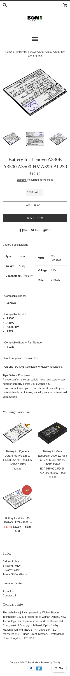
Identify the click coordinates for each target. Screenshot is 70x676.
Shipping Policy (12, 565)
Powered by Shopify (50, 662)
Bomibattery (34, 662)
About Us (8, 591)
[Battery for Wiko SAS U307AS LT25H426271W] (17, 499)
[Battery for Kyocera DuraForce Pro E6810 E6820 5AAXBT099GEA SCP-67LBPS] (17, 433)
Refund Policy (11, 561)
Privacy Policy (11, 569)
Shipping (22, 179)
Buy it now (35, 218)
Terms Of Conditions (15, 574)
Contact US (9, 595)
